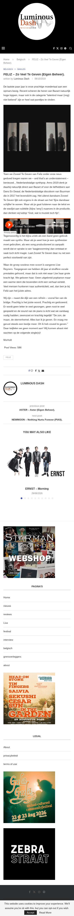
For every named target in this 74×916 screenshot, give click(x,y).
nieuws (7, 605)
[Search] (70, 48)
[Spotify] (65, 48)
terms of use (10, 764)
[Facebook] (54, 48)
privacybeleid (10, 755)
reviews (7, 614)
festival (7, 631)
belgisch (7, 648)
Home (6, 59)
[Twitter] (57, 48)
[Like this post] (32, 370)
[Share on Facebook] (35, 370)
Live (5, 623)
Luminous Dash (21, 78)
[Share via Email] (43, 370)
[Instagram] (61, 48)
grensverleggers (12, 656)
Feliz (8, 357)
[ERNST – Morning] (37, 461)
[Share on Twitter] (39, 370)
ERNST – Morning (37, 488)
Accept (30, 912)
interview (8, 639)
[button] (6, 469)
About (6, 747)
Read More (45, 912)
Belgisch (21, 59)
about (6, 665)
